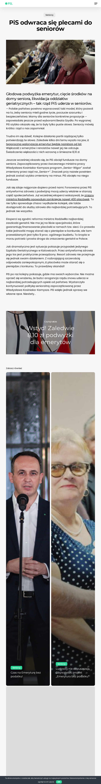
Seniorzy (49, 15)
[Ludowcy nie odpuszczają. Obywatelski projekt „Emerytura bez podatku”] (73, 529)
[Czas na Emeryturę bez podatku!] (28, 529)
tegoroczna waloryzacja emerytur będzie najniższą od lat (44, 144)
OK (59, 782)
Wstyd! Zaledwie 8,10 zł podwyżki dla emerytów (50, 332)
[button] (95, 3)
